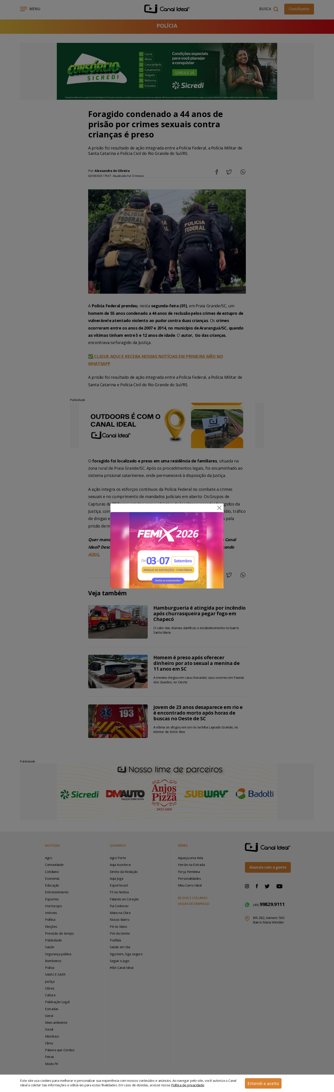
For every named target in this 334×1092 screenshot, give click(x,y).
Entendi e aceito (263, 1083)
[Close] (219, 508)
